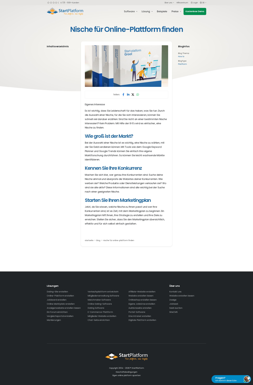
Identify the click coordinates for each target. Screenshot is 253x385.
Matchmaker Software (99, 299)
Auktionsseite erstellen (140, 307)
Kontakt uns (175, 291)
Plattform (182, 64)
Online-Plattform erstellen (60, 295)
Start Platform (71, 11)
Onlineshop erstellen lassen (142, 299)
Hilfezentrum (182, 2)
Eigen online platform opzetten (127, 375)
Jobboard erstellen (56, 299)
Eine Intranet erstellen (139, 316)
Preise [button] (175, 11)
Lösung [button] (146, 11)
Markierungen (54, 320)
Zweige (172, 299)
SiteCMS (173, 312)
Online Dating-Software (100, 303)
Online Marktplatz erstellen (61, 303)
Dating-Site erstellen (57, 291)
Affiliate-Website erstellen (141, 291)
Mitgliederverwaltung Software (103, 295)
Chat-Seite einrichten (99, 320)
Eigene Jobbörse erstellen (141, 303)
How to (181, 56)
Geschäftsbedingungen (126, 372)
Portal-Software (136, 312)
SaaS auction (175, 307)
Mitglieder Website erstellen (102, 316)
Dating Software (96, 307)
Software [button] (129, 11)
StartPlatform (126, 356)
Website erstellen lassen (140, 295)
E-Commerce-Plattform (100, 312)
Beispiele (162, 11)
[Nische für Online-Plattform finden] (126, 66)
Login (195, 2)
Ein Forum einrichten (57, 312)
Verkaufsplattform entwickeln (103, 291)
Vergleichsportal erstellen (60, 316)
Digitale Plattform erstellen (142, 320)
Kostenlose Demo (195, 11)
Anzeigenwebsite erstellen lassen (64, 307)
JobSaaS (173, 303)
